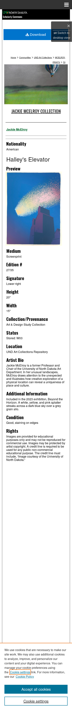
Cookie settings (20, 672)
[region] (36, 676)
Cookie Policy (25, 676)
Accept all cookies (36, 689)
